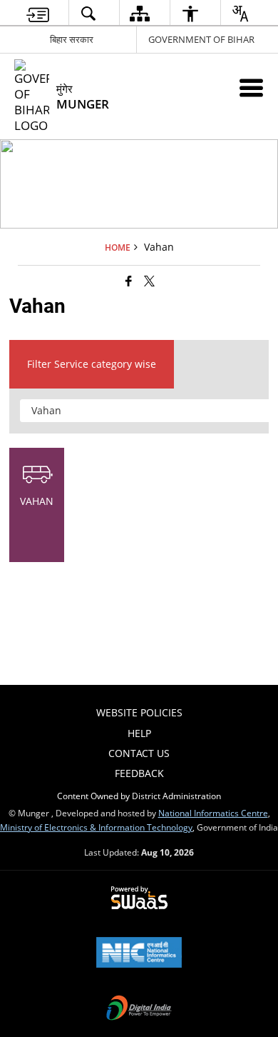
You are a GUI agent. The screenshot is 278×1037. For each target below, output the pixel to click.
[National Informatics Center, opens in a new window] (139, 953)
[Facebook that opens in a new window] (129, 280)
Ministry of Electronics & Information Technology (96, 827)
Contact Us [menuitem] (139, 753)
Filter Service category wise (91, 364)
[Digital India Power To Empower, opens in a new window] (139, 1009)
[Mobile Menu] (251, 87)
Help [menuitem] (139, 733)
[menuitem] (38, 13)
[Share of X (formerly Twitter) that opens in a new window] (149, 280)
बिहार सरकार (71, 39)
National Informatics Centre (213, 812)
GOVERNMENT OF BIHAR (201, 39)
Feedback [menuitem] (139, 773)
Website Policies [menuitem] (139, 712)
